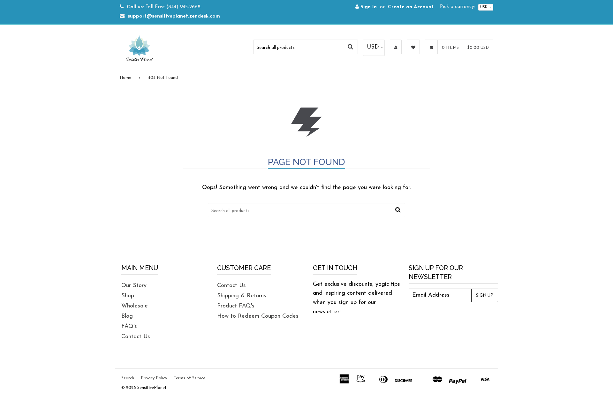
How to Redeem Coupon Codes (258, 316)
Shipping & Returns (241, 296)
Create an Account (411, 7)
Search (127, 378)
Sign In (368, 7)
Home (125, 78)
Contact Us (135, 337)
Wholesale (134, 306)
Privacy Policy (154, 378)
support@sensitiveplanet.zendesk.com (174, 16)
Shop (127, 296)
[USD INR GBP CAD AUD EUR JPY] (374, 48)
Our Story (134, 286)
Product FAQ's (235, 306)
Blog (127, 316)
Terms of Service (189, 378)
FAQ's (129, 326)
